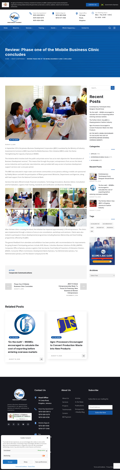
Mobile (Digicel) (60, 13)
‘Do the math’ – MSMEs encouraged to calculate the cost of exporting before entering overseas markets (23, 347)
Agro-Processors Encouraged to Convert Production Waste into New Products (66, 345)
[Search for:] (102, 88)
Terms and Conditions (21, 466)
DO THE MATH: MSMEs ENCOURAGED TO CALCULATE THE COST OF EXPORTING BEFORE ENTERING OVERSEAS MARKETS (101, 136)
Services (29, 28)
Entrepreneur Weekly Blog (99, 157)
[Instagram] (28, 424)
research (110, 227)
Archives (94, 270)
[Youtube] (23, 424)
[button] (47, 438)
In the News (14, 139)
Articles (93, 154)
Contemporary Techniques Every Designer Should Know (100, 108)
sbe (92, 231)
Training (41, 28)
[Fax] (35, 434)
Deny (25, 462)
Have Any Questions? (39, 13)
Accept (10, 462)
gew (92, 227)
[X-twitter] (18, 424)
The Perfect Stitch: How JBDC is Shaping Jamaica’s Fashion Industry (101, 121)
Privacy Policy (31, 466)
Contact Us (85, 28)
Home (6, 28)
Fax (39, 434)
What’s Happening (68, 28)
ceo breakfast (107, 224)
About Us (16, 28)
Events (53, 28)
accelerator (95, 224)
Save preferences (41, 462)
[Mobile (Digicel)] (53, 13)
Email (90, 404)
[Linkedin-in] (8, 424)
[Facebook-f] (13, 424)
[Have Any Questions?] (31, 13)
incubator (100, 227)
